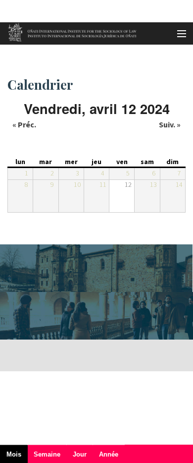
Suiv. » (170, 124)
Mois (17, 457)
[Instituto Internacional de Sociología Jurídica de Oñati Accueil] (69, 31)
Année (108, 454)
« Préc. (24, 124)
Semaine (47, 454)
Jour (80, 454)
